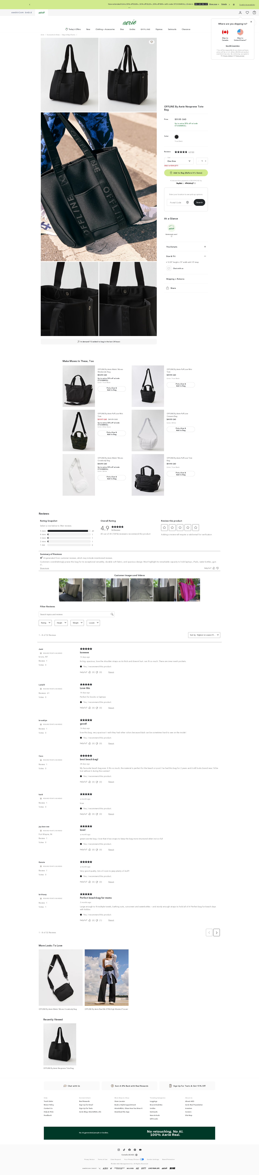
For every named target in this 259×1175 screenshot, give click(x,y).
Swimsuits (172, 29)
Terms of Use (240, 56)
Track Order (48, 1101)
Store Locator (120, 1101)
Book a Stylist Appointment (125, 1104)
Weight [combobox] (76, 623)
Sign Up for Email (86, 1104)
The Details (171, 246)
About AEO (189, 1101)
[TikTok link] (124, 1150)
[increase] (205, 161)
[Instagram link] (119, 1150)
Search (199, 202)
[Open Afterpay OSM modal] (195, 183)
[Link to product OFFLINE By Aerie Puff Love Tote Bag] (148, 475)
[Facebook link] (129, 1150)
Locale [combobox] (91, 623)
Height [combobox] (59, 623)
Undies (132, 29)
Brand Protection (168, 1159)
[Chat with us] (169, 268)
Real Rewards (84, 1101)
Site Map (188, 1115)
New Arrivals (155, 1115)
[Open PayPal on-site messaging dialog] (183, 183)
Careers (188, 1111)
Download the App (122, 1111)
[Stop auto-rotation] (234, 4)
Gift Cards (154, 1119)
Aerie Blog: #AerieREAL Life (90, 1111)
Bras (122, 29)
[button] (225, 35)
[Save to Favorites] (152, 42)
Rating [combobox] (43, 623)
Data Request (116, 1159)
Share (173, 288)
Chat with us (178, 268)
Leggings (153, 1101)
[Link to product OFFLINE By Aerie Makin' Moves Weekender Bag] (79, 386)
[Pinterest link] (135, 1150)
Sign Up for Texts (86, 1108)
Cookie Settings (153, 1159)
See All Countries (233, 46)
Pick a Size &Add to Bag (112, 389)
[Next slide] (229, 4)
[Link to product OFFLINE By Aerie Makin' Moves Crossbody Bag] (79, 475)
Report (111, 672)
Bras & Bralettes (156, 1104)
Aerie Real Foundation (194, 1104)
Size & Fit (170, 256)
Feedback (48, 1115)
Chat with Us (74, 1085)
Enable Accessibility (247, 4)
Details (142, 4)
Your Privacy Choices (131, 1159)
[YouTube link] (140, 1150)
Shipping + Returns (175, 278)
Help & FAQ (48, 1111)
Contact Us (48, 1108)
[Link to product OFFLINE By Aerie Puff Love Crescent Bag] (148, 430)
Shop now (133, 4)
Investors (188, 1108)
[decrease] (198, 161)
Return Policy (49, 1104)
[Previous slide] (29, 4)
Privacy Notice (228, 56)
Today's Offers (75, 29)
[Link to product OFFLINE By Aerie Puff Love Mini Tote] (148, 386)
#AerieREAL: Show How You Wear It (128, 1108)
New (88, 29)
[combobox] (206, 635)
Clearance (186, 29)
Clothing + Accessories (105, 29)
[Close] (251, 21)
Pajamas (159, 29)
